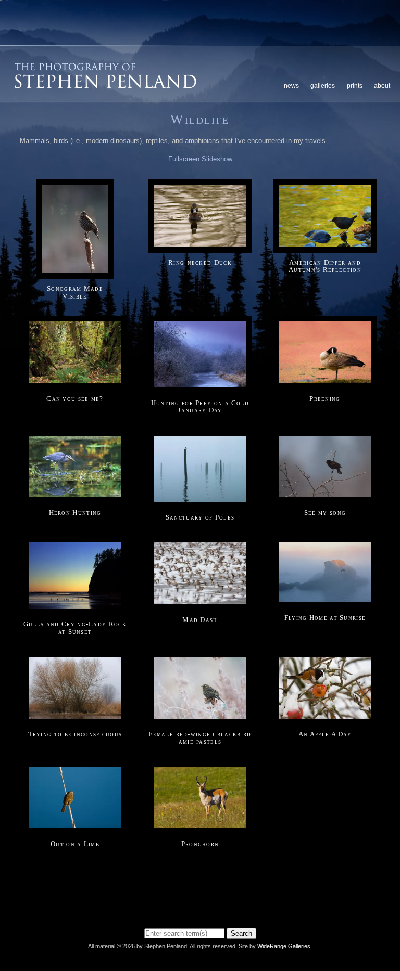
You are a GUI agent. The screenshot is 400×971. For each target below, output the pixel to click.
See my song (325, 512)
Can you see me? (75, 399)
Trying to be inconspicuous (75, 734)
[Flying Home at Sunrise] (325, 603)
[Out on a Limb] (75, 829)
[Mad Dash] (200, 605)
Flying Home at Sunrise (325, 618)
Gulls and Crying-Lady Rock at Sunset (75, 627)
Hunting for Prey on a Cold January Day (200, 406)
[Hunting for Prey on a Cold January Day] (200, 388)
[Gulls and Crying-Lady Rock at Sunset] (75, 609)
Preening (324, 399)
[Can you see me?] (75, 383)
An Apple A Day (325, 734)
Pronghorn (200, 844)
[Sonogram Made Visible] (75, 274)
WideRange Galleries (283, 946)
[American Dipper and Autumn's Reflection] (325, 247)
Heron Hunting (75, 512)
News (291, 85)
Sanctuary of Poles (200, 517)
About (382, 85)
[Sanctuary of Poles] (200, 502)
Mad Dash (199, 620)
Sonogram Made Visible (75, 292)
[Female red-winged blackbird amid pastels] (200, 719)
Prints (354, 85)
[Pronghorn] (200, 829)
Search (241, 933)
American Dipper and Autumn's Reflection (325, 266)
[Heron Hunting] (75, 498)
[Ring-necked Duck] (200, 247)
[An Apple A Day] (325, 719)
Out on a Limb (75, 844)
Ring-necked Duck (200, 262)
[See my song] (325, 498)
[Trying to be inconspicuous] (75, 719)
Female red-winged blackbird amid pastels (199, 737)
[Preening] (325, 383)
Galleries (322, 85)
